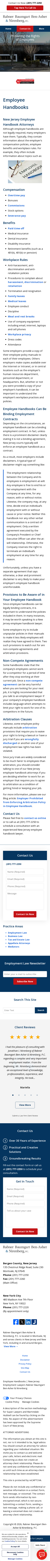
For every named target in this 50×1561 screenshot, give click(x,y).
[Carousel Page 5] (37, 1095)
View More (25, 1104)
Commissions (16, 205)
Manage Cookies (30, 1401)
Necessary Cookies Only (15, 1553)
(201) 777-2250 (20, 1275)
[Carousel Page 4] (31, 1095)
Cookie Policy (12, 1401)
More (41, 28)
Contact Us (25, 28)
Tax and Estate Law (18, 939)
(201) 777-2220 (20, 1307)
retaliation (15, 286)
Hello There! (40, 1545)
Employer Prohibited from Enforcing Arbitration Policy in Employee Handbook (24, 802)
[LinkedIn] (28, 1322)
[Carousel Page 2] (19, 1095)
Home (8, 28)
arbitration (29, 727)
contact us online (35, 818)
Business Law (15, 936)
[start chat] (42, 1554)
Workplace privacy (19, 334)
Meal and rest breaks (21, 316)
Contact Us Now (25, 914)
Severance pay (17, 215)
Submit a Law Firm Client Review (25, 1116)
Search (41, 1010)
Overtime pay (16, 195)
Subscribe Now (25, 981)
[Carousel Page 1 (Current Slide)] (13, 1095)
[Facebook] (16, 1322)
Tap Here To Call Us (25, 7)
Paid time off (16, 228)
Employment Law (17, 932)
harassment (15, 282)
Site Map (25, 1368)
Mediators (13, 946)
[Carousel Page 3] (25, 1095)
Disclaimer (25, 1359)
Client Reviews (25, 1027)
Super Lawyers (14, 1411)
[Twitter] (22, 1322)
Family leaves (16, 296)
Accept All (15, 1546)
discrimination (33, 282)
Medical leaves (17, 301)
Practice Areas (13, 926)
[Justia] (34, 1322)
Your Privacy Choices (21, 1398)
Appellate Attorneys (19, 943)
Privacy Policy (25, 1363)
